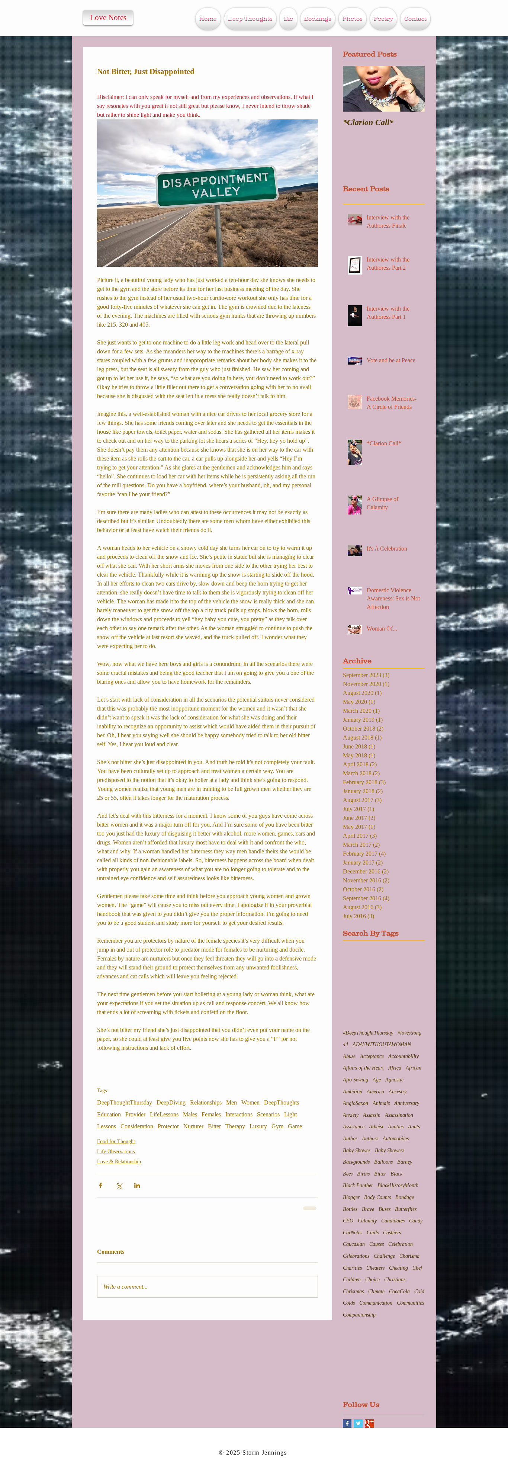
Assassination (399, 1114)
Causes (376, 1243)
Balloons (383, 1161)
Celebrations (356, 1255)
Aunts (414, 1126)
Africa (394, 1067)
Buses (384, 1208)
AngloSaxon (355, 1102)
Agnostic (394, 1079)
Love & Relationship (119, 1161)
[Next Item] (412, 88)
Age (377, 1079)
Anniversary (406, 1102)
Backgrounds (356, 1161)
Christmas (353, 1290)
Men (231, 1102)
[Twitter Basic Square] (358, 1422)
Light (290, 1114)
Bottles (350, 1208)
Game (295, 1126)
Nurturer (193, 1126)
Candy (415, 1220)
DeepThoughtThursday (124, 1102)
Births (363, 1173)
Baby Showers (389, 1149)
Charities (352, 1267)
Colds (349, 1302)
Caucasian (354, 1243)
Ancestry (397, 1091)
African (413, 1067)
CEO (348, 1220)
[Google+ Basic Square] (369, 1422)
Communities (410, 1302)
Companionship (359, 1314)
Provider (135, 1114)
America (375, 1091)
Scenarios (268, 1114)
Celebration (400, 1243)
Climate (376, 1290)
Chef (417, 1267)
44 (345, 1043)
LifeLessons (164, 1114)
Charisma (409, 1255)
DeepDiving (171, 1102)
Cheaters (375, 1267)
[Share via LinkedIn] (137, 1185)
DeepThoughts (281, 1102)
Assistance (353, 1126)
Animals (381, 1102)
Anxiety (351, 1114)
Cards (373, 1232)
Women (250, 1102)
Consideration (136, 1126)
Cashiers (392, 1232)
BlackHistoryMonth (397, 1184)
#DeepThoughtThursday (368, 1032)
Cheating (398, 1267)
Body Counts (377, 1196)
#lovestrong (409, 1032)
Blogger (351, 1196)
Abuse (349, 1055)
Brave (368, 1208)
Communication (375, 1302)
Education (109, 1114)
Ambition (352, 1091)
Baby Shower (356, 1149)
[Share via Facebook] (100, 1185)
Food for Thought (116, 1141)
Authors (370, 1138)
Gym (277, 1126)
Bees (348, 1173)
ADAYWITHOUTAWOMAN (382, 1043)
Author (350, 1138)
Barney (404, 1161)
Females (211, 1114)
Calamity (367, 1220)
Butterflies (406, 1208)
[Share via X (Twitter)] (118, 1185)
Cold (419, 1290)
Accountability (403, 1055)
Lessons (106, 1126)
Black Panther (358, 1184)
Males (190, 1114)
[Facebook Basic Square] (347, 1422)
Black (396, 1173)
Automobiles (396, 1138)
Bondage (404, 1196)
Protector (168, 1126)
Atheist (376, 1126)
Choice (372, 1279)
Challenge (384, 1255)
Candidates (393, 1220)
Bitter (214, 1126)
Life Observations (116, 1151)
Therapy (235, 1126)
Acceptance (372, 1055)
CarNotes (352, 1232)
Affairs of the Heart (363, 1067)
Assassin (371, 1114)
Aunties (395, 1126)
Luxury (258, 1126)
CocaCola (399, 1290)
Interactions (239, 1114)
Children (352, 1279)
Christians (394, 1279)
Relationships (206, 1102)
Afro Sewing (355, 1079)
